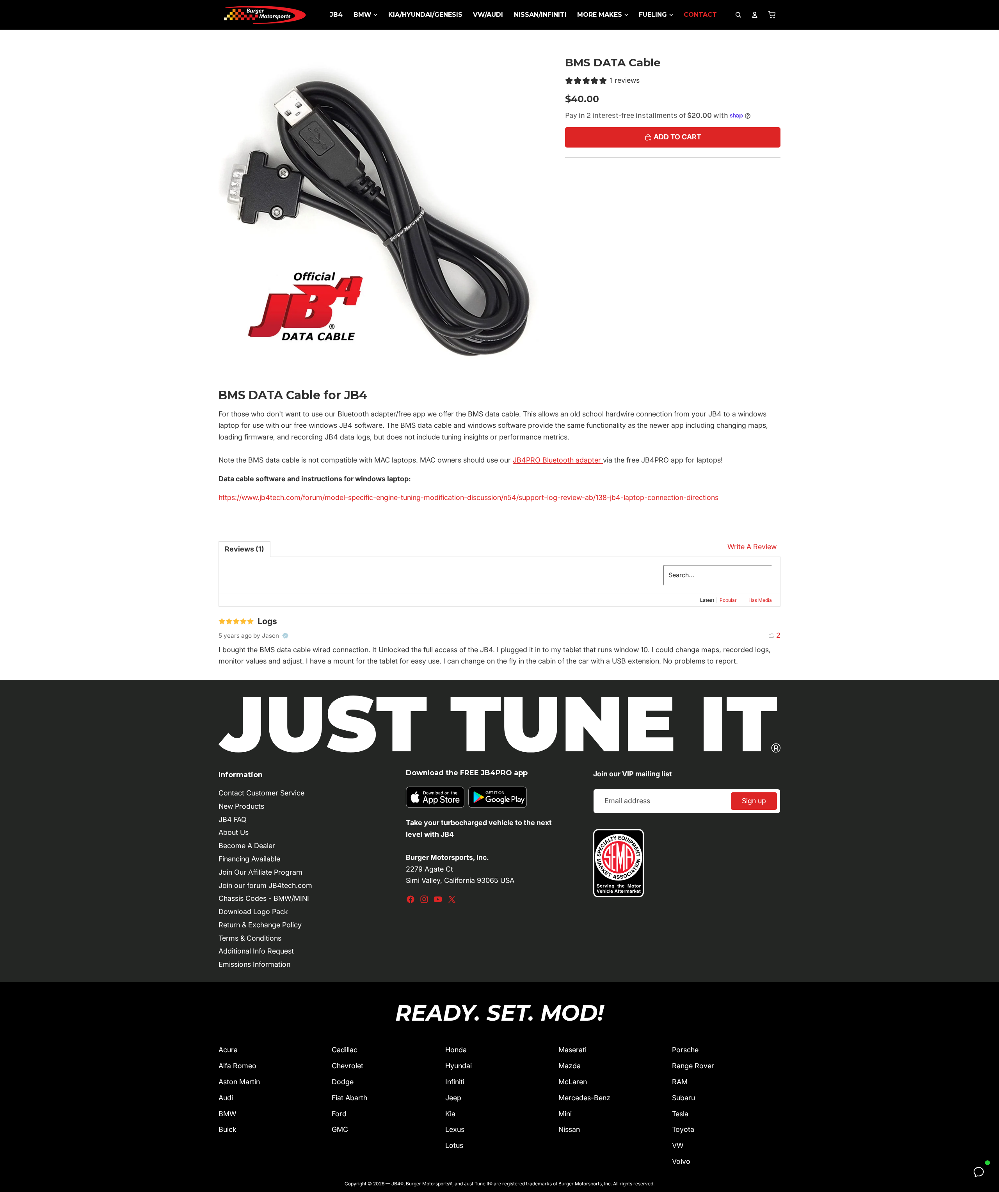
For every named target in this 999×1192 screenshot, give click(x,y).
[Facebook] (410, 899)
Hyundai (458, 1066)
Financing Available (249, 859)
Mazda (569, 1066)
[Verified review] (285, 636)
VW (678, 1145)
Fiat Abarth (349, 1098)
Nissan (569, 1129)
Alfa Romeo (237, 1066)
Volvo (681, 1161)
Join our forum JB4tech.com (265, 885)
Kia (450, 1114)
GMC (340, 1129)
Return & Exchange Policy (260, 925)
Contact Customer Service (261, 793)
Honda (456, 1050)
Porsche (685, 1050)
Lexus (454, 1129)
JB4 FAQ (233, 819)
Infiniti (454, 1082)
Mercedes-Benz (584, 1098)
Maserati (572, 1050)
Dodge (343, 1082)
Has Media (760, 600)
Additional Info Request (256, 951)
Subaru (683, 1098)
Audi (226, 1098)
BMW (227, 1114)
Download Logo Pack (253, 911)
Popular (728, 600)
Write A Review (752, 547)
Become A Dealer (247, 846)
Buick (227, 1129)
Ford (339, 1114)
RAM (680, 1082)
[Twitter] (452, 899)
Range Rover (693, 1066)
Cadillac (344, 1050)
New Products (241, 806)
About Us (234, 832)
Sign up (754, 801)
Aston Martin (239, 1082)
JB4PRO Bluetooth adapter (558, 460)
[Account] (754, 14)
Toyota (683, 1129)
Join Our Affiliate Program (260, 872)
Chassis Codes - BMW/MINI (264, 898)
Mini (565, 1114)
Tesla (680, 1114)
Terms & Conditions (250, 938)
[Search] (738, 14)
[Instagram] (424, 899)
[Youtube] (438, 899)
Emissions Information (254, 964)
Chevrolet (347, 1066)
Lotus (454, 1145)
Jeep (453, 1098)
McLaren (572, 1082)
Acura (228, 1050)
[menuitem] (336, 14)
